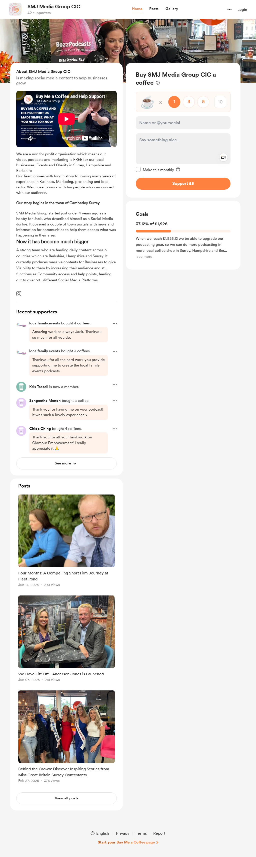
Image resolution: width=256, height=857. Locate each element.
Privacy (122, 833)
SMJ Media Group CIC (54, 7)
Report (159, 833)
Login (242, 9)
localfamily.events (44, 323)
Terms (141, 833)
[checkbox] (155, 169)
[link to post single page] (66, 541)
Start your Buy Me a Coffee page (126, 842)
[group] (66, 541)
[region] (183, 130)
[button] (137, 9)
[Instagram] (18, 293)
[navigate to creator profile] (15, 9)
